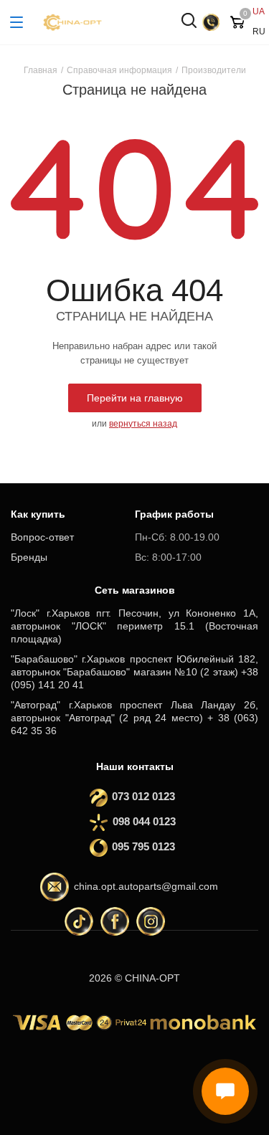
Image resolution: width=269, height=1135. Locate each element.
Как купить (38, 514)
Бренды (29, 557)
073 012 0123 (138, 796)
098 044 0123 (144, 821)
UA (259, 11)
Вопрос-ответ (42, 537)
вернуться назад (143, 424)
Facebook (114, 921)
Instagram (150, 921)
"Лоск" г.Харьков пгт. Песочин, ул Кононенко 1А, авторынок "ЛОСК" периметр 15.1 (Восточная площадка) (134, 626)
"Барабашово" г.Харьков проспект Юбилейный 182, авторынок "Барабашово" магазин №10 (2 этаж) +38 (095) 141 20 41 (134, 671)
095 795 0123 (138, 846)
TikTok (79, 921)
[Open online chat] (225, 1091)
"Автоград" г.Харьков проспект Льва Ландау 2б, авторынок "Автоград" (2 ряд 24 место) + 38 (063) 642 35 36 (134, 717)
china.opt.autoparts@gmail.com (146, 886)
